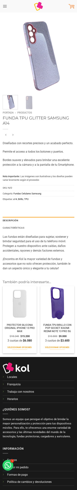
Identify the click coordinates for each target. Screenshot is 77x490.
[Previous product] (13, 135)
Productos (24, 112)
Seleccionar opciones (20, 347)
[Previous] (8, 55)
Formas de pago (17, 474)
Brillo (20, 199)
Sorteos (12, 460)
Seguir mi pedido (17, 467)
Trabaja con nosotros (20, 391)
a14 (15, 199)
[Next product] (6, 135)
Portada (8, 112)
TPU (26, 199)
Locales (12, 377)
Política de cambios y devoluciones (29, 482)
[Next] (68, 55)
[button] (5, 6)
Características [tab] (13, 227)
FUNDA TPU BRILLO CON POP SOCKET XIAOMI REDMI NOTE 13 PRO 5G (57, 328)
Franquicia (14, 384)
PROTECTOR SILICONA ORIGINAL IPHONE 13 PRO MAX (20, 328)
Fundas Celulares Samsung (27, 193)
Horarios (12, 399)
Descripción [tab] (10, 220)
